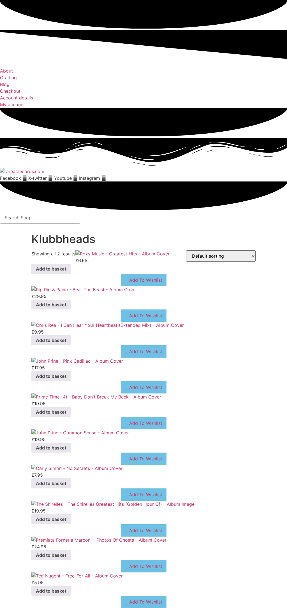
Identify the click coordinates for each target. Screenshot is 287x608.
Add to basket (51, 269)
